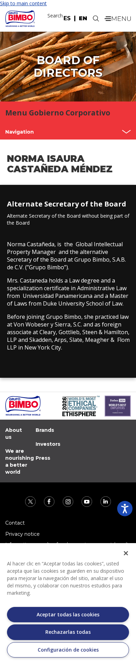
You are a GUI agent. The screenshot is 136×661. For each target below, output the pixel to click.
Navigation (19, 132)
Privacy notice (22, 534)
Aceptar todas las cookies (68, 614)
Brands (45, 430)
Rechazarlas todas (68, 632)
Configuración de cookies (68, 649)
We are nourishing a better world (19, 461)
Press (43, 458)
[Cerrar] (126, 553)
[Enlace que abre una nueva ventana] (31, 501)
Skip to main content (23, 3)
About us (13, 433)
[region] (68, 602)
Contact (15, 523)
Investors (48, 444)
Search (55, 15)
